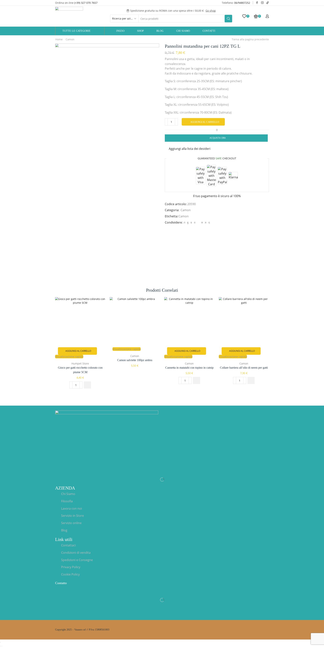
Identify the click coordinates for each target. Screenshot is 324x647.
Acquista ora (218, 137)
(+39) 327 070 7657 (86, 3)
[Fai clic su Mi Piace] (188, 222)
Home (59, 39)
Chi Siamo (183, 30)
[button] (87, 385)
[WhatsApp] (205, 222)
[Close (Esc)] (0, 642)
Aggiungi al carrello (204, 122)
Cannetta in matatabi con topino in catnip (189, 367)
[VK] (191, 222)
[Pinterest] (194, 222)
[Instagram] (262, 2)
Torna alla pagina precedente (250, 39)
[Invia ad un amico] (198, 222)
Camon (70, 39)
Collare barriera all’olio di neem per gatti (244, 367)
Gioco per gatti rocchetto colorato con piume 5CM (80, 370)
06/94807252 (242, 3)
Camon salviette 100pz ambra (134, 360)
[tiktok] (267, 2)
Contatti (208, 30)
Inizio (120, 30)
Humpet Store (80, 363)
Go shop (211, 10)
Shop (140, 30)
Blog (160, 30)
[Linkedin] (202, 222)
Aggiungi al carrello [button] (78, 350)
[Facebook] (257, 2)
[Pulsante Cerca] (228, 18)
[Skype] (208, 222)
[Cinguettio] (184, 222)
